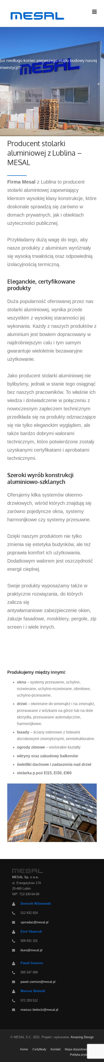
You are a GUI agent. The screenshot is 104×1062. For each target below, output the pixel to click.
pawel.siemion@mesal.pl (38, 982)
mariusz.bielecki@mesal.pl (39, 1009)
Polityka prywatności (83, 1054)
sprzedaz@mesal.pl (34, 922)
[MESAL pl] (36, 15)
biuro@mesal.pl (31, 950)
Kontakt (55, 1049)
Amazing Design (82, 1037)
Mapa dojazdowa (76, 1049)
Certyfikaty (39, 1049)
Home (24, 1049)
